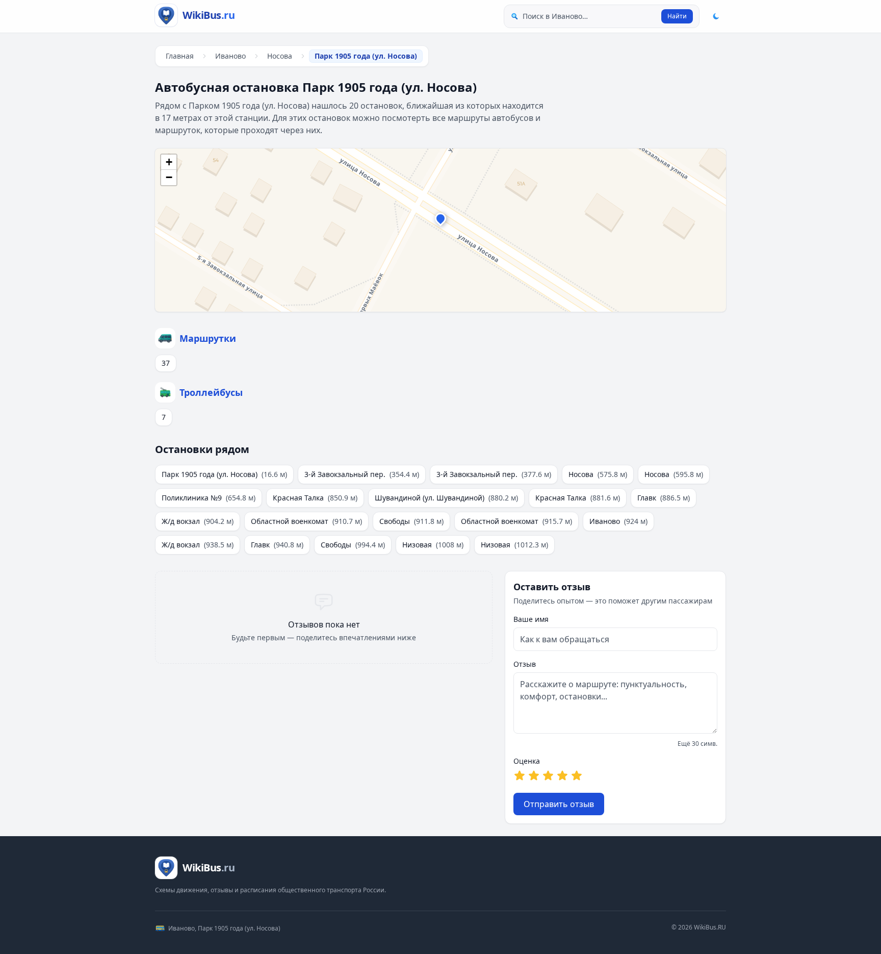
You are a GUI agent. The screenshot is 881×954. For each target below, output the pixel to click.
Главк (663, 498)
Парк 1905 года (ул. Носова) (224, 474)
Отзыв (524, 664)
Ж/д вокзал (198, 521)
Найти (677, 16)
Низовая (432, 544)
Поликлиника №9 (208, 498)
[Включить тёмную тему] (716, 16)
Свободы (411, 521)
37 (166, 363)
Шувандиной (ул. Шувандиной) (446, 498)
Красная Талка (315, 498)
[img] (440, 230)
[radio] (519, 775)
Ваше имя (531, 619)
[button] (440, 221)
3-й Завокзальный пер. (361, 474)
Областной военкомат (306, 521)
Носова (279, 56)
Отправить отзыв (559, 804)
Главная (180, 56)
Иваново (230, 56)
